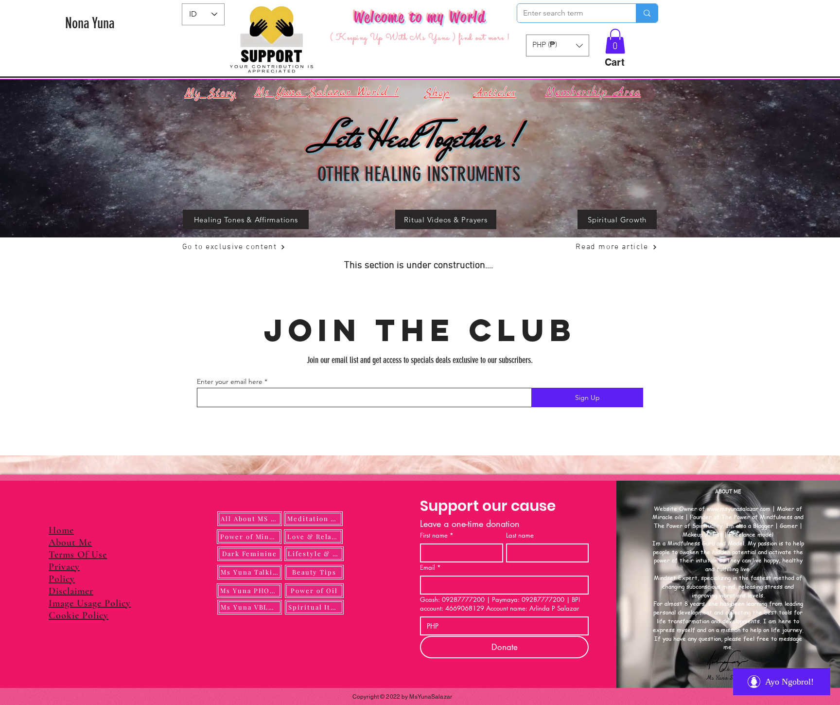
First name (437, 535)
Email (430, 567)
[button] (615, 41)
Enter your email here (229, 381)
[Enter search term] (647, 13)
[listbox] (557, 45)
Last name (520, 535)
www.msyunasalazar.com (738, 509)
